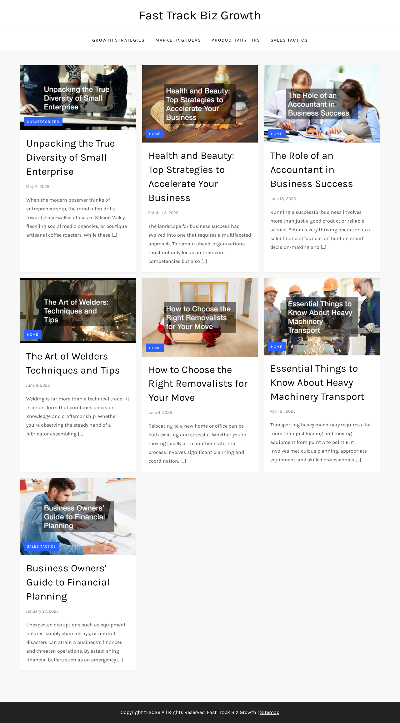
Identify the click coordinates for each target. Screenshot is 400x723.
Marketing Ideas (178, 40)
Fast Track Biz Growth (200, 15)
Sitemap (269, 712)
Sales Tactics (289, 40)
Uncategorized (43, 121)
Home (155, 134)
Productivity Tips (236, 40)
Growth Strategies (118, 40)
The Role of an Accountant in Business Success (311, 169)
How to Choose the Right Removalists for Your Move (198, 384)
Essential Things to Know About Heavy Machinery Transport (317, 382)
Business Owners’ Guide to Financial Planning (68, 582)
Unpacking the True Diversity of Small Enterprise (70, 157)
